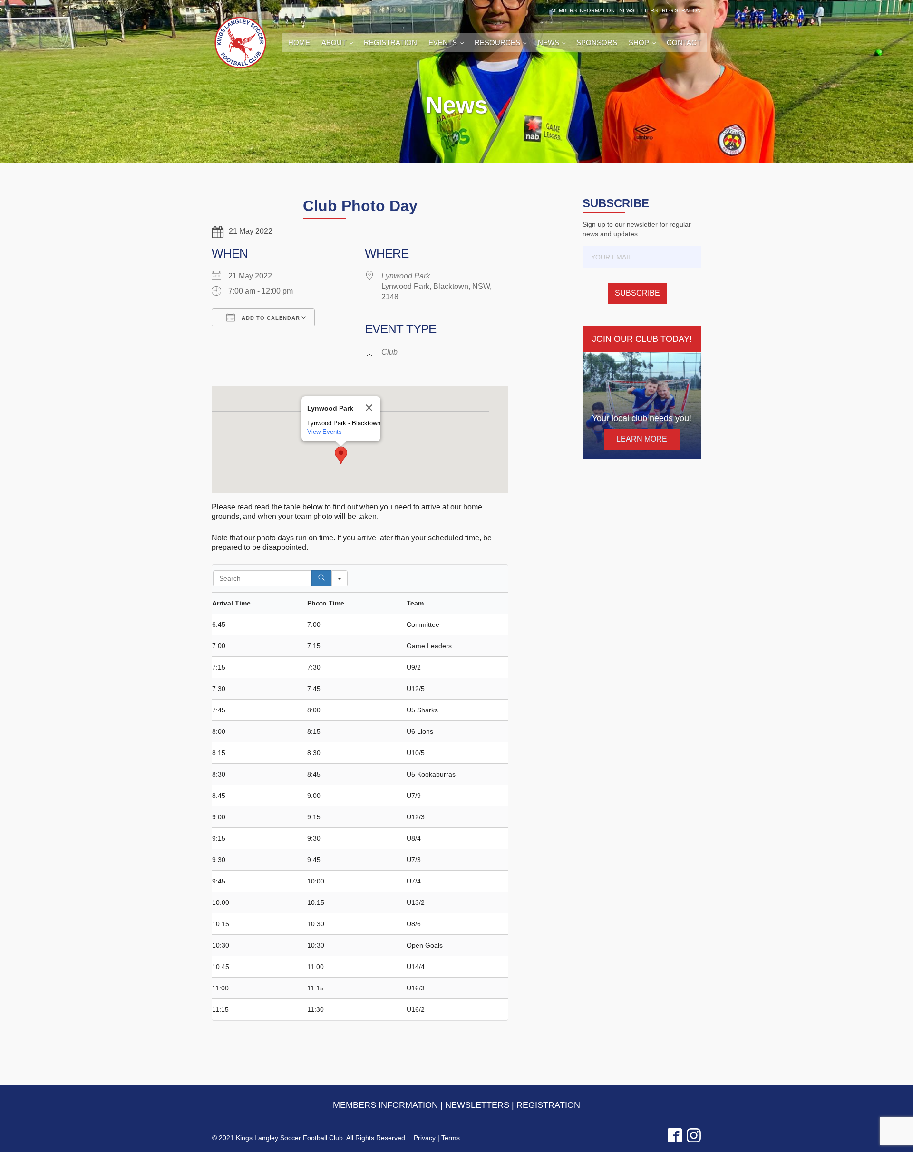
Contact (684, 42)
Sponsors (596, 42)
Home (299, 42)
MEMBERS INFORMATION (583, 10)
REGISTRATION (681, 10)
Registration (390, 42)
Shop (639, 42)
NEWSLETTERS (638, 10)
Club (389, 352)
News (548, 42)
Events (442, 42)
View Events (324, 431)
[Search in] (339, 578)
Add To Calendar (270, 318)
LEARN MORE (641, 439)
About (333, 42)
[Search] (321, 578)
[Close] (369, 407)
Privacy (425, 1138)
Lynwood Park (405, 276)
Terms (450, 1138)
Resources (497, 42)
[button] (341, 455)
